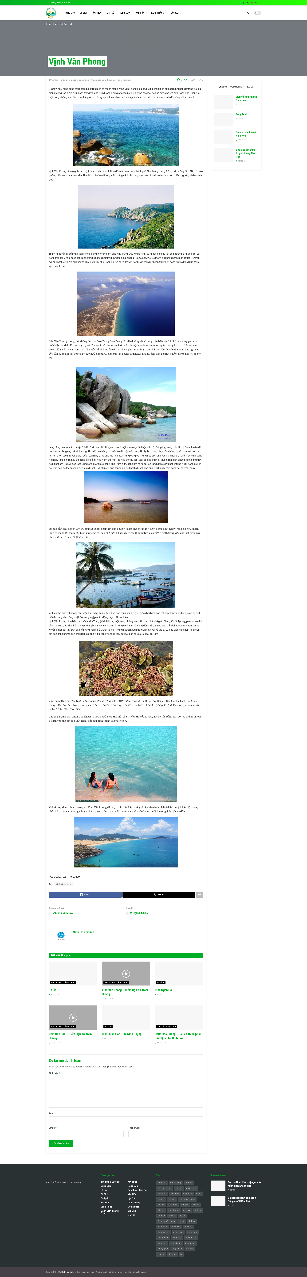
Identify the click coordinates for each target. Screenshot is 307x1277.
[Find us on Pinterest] (252, 3)
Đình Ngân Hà (163, 990)
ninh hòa (176, 1227)
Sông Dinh (241, 114)
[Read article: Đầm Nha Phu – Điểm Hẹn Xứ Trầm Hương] (73, 1017)
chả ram (175, 1194)
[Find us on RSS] (260, 3)
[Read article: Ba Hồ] (73, 974)
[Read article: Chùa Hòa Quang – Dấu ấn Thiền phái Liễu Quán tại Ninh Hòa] (179, 1017)
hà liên (197, 1210)
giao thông (173, 1210)
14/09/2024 (54, 80)
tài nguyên (162, 1249)
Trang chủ (69, 13)
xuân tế (161, 1254)
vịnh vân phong (64, 884)
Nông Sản (133, 1186)
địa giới (172, 1254)
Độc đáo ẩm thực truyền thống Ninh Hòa (246, 153)
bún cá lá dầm (164, 1188)
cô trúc (172, 1199)
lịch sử (192, 1221)
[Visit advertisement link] (236, 200)
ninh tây (189, 1227)
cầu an (160, 1205)
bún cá (189, 1183)
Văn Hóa (140, 13)
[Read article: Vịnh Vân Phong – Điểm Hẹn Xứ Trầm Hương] (126, 974)
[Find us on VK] (256, 3)
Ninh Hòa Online (68, 1272)
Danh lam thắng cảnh (62, 24)
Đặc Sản (175, 13)
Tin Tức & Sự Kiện (166, 1026)
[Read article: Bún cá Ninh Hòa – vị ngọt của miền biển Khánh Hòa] (218, 1186)
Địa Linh (102, 80)
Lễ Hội (104, 1190)
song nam (178, 1232)
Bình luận (54, 1073)
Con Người (124, 13)
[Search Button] (248, 13)
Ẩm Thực (97, 13)
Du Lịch (83, 13)
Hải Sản (105, 1202)
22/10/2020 (161, 994)
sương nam (163, 1238)
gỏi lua (186, 1210)
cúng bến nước (187, 1199)
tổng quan (177, 1249)
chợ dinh (187, 1194)
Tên (52, 1113)
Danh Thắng (157, 13)
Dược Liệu (106, 1186)
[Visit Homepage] (51, 13)
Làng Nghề (106, 1206)
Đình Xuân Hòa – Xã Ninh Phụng (122, 1034)
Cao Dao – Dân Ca (137, 1190)
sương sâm (191, 1238)
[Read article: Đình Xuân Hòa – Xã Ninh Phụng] (126, 1017)
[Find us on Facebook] (243, 3)
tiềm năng (190, 1243)
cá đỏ (199, 1194)
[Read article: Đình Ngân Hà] (179, 974)
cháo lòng (191, 1188)
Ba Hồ (52, 990)
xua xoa (189, 1249)
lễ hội (182, 1221)
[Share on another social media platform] (199, 895)
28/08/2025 (161, 1043)
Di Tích (161, 982)
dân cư (196, 1205)
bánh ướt (161, 1183)
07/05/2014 (55, 994)
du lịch (184, 1205)
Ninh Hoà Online (83, 932)
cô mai (160, 1199)
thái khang (176, 1243)
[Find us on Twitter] (247, 3)
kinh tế (172, 1216)
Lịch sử (110, 13)
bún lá (179, 1188)
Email (53, 1127)
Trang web (134, 1128)
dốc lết (160, 1210)
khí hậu (161, 1216)
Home (48, 24)
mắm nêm (162, 1227)
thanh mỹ (162, 1243)
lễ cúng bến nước (166, 1221)
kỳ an (182, 1216)
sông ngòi (192, 1232)
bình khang (175, 1183)
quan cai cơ (163, 1232)
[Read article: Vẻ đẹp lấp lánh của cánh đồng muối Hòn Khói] (218, 1201)
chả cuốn (162, 1194)
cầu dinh (172, 1205)
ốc (181, 1254)
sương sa (177, 1238)
